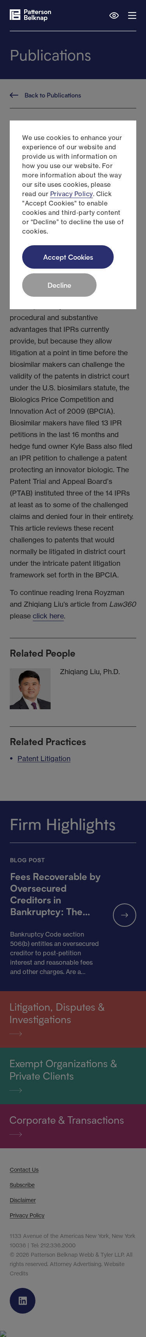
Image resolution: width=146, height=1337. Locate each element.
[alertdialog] (73, 214)
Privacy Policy (71, 194)
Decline (59, 284)
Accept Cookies (68, 256)
